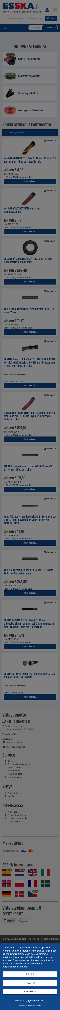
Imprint (22, 1006)
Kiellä (30, 974)
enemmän (30, 991)
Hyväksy (30, 982)
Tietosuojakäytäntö (33, 1006)
